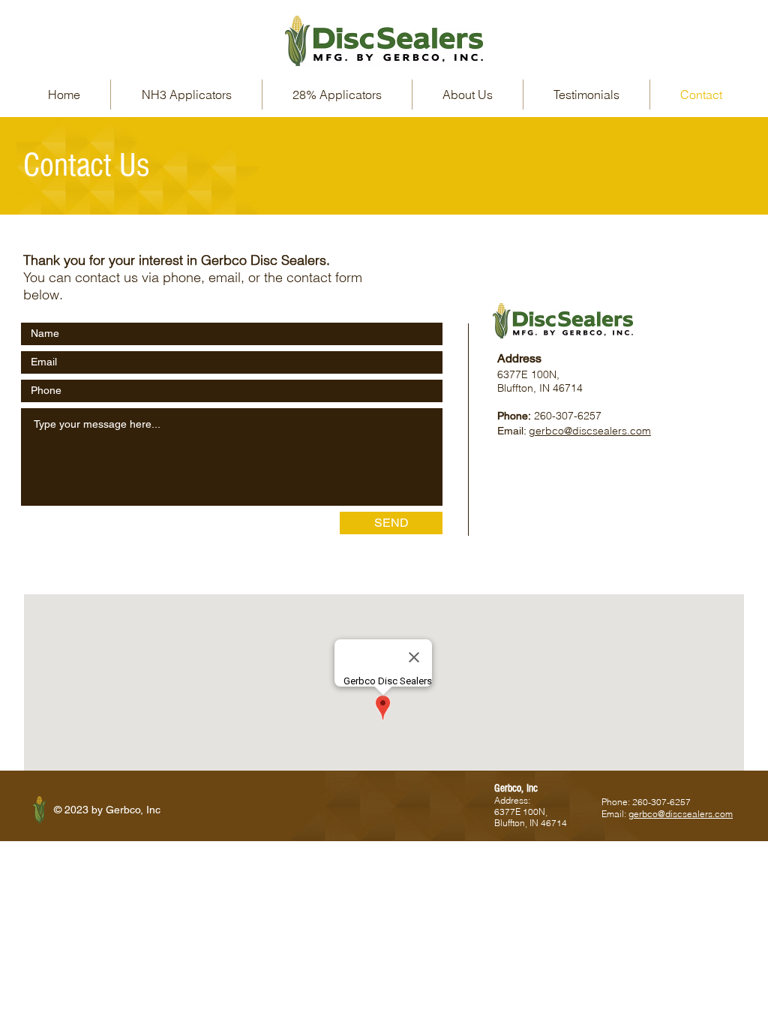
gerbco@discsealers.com (590, 430)
